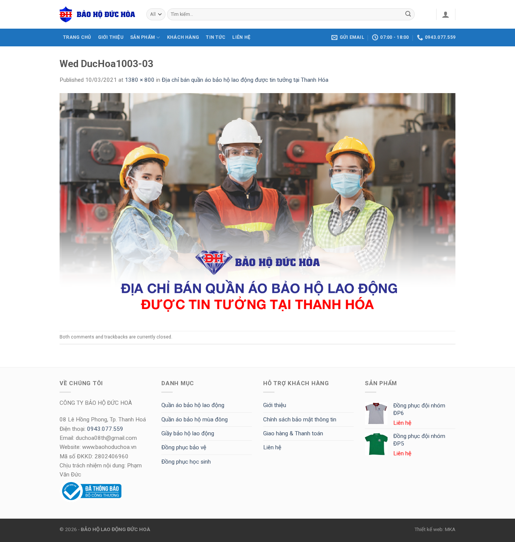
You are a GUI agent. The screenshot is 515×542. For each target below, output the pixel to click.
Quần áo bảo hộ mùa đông (194, 419)
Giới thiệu (274, 405)
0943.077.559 (105, 429)
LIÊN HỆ (241, 37)
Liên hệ (272, 447)
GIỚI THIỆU (110, 37)
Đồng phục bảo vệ (183, 447)
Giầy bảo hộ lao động (187, 433)
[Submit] (408, 14)
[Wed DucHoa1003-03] (257, 207)
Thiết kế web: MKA (434, 529)
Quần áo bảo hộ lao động (192, 405)
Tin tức (215, 37)
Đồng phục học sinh (186, 461)
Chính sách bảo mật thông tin (299, 419)
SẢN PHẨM (142, 37)
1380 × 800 (140, 80)
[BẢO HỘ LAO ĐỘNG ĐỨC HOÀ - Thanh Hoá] (97, 14)
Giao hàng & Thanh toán (293, 433)
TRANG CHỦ (77, 37)
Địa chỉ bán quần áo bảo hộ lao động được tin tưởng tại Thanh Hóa (245, 80)
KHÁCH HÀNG (183, 37)
